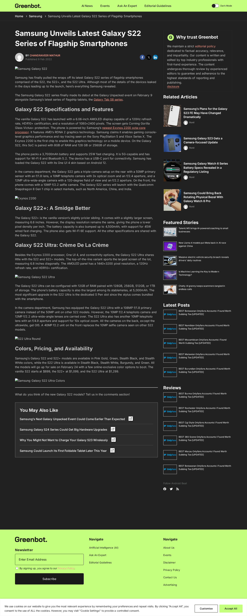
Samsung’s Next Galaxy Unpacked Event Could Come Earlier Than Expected (73, 419)
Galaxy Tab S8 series (108, 99)
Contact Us (170, 577)
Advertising (170, 584)
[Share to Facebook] (142, 57)
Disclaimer (169, 562)
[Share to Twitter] (148, 57)
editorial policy (205, 46)
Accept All (231, 608)
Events (105, 6)
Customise (206, 608)
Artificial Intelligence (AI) (103, 547)
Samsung (35, 16)
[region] (123, 607)
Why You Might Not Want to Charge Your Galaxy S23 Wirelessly (64, 440)
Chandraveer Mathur (45, 55)
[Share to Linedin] (155, 57)
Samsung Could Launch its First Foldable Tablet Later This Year (63, 451)
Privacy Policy (66, 568)
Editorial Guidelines (157, 6)
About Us (168, 547)
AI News (87, 6)
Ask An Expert (127, 6)
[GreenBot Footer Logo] (31, 539)
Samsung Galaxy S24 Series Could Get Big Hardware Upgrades (64, 429)
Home (19, 16)
